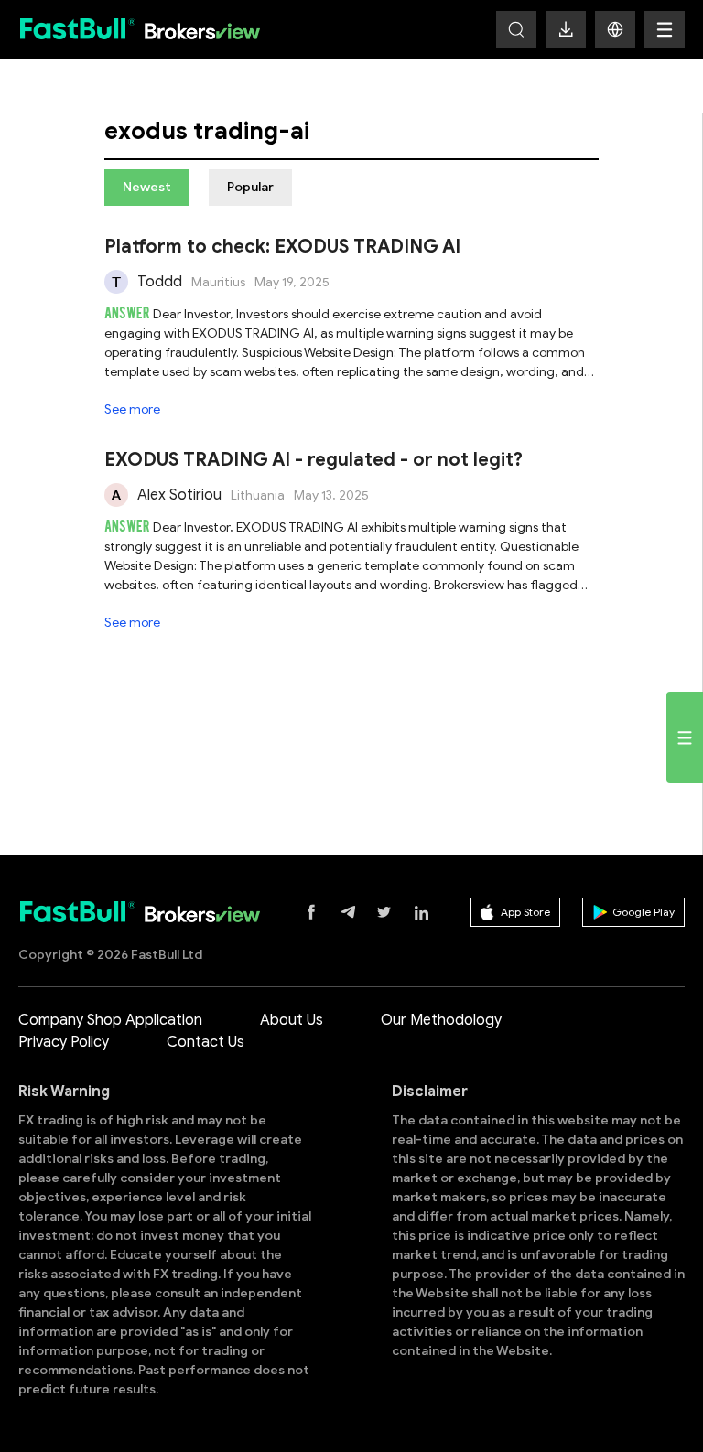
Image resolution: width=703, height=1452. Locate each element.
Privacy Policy (63, 1042)
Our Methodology (441, 1020)
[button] (615, 29)
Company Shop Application (110, 1020)
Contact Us (205, 1042)
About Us (291, 1020)
